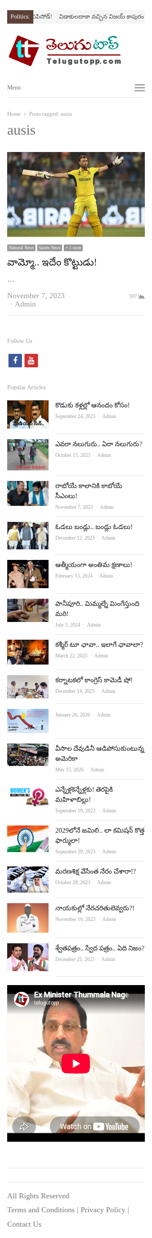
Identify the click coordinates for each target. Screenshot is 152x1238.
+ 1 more (73, 247)
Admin (25, 304)
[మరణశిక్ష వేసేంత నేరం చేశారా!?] (28, 873)
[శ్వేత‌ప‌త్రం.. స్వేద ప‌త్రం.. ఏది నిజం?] (28, 950)
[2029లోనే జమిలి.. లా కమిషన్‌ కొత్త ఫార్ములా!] (28, 832)
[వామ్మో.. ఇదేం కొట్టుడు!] (76, 159)
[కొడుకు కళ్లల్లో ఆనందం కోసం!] (28, 407)
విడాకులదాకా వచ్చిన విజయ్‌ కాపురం (94, 17)
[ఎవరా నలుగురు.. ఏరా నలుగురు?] (28, 446)
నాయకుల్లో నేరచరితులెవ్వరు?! (94, 908)
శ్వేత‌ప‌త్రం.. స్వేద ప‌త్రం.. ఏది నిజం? (99, 948)
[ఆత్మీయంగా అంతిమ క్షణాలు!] (28, 566)
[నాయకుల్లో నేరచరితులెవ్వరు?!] (28, 910)
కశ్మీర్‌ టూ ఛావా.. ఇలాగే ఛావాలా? (99, 644)
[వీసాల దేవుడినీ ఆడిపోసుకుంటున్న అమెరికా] (28, 750)
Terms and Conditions (41, 1209)
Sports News (49, 247)
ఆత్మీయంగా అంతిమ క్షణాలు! (93, 564)
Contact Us (24, 1224)
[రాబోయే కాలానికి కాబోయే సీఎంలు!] (28, 487)
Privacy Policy (103, 1209)
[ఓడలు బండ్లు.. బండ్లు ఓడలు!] (28, 528)
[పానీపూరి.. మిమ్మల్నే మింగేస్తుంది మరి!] (28, 605)
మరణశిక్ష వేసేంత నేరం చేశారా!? (95, 871)
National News (21, 247)
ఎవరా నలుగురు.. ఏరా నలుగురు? (98, 444)
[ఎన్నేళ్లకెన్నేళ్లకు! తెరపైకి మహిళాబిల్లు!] (28, 791)
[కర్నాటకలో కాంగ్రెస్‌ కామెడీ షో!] (28, 682)
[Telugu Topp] (76, 51)
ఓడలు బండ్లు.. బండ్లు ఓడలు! (94, 526)
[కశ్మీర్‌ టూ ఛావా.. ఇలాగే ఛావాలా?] (28, 646)
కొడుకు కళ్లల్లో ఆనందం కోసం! (92, 405)
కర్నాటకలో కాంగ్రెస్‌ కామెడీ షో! (94, 680)
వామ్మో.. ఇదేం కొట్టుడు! (52, 262)
